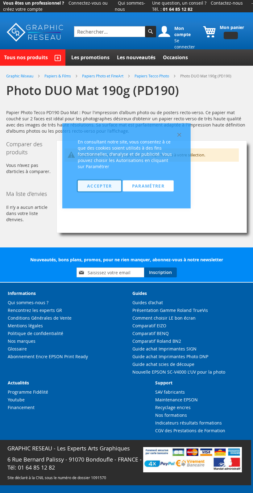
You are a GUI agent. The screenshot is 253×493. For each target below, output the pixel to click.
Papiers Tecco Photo (152, 75)
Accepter (99, 186)
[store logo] (35, 32)
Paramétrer (148, 186)
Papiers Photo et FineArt (103, 75)
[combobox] (110, 31)
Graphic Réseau (20, 75)
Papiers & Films (58, 75)
